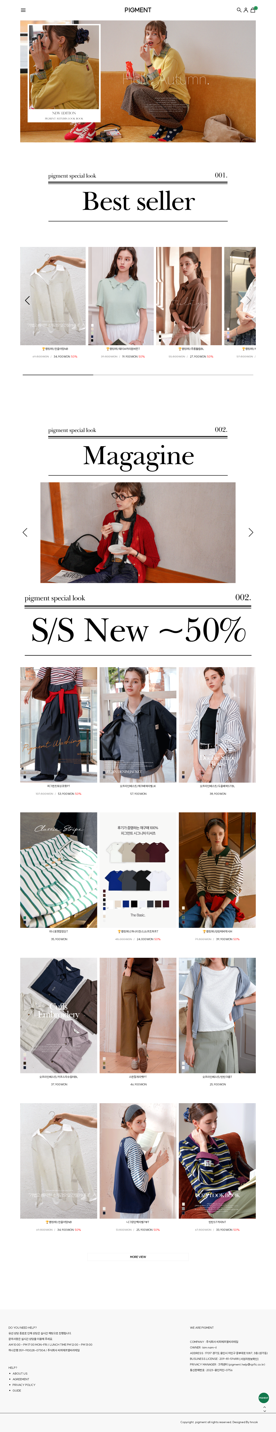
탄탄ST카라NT (217, 1222)
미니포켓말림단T (58, 931)
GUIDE (17, 1390)
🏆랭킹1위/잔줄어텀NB (55, 349)
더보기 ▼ (138, 1257)
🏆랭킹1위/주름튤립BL (191, 349)
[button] (27, 300)
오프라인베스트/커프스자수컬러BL (58, 1076)
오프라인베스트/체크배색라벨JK (138, 786)
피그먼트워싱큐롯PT (58, 786)
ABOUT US (20, 1373)
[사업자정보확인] (248, 1359)
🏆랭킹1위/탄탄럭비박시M (217, 931)
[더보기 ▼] (138, 1257)
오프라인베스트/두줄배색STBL (217, 786)
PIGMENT (138, 10)
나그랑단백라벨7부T (137, 1222)
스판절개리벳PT (138, 1076)
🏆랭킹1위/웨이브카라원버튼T (123, 349)
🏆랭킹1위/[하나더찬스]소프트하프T (138, 931)
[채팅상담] (263, 1398)
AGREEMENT (21, 1379)
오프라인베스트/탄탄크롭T (217, 1076)
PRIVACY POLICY (24, 1385)
